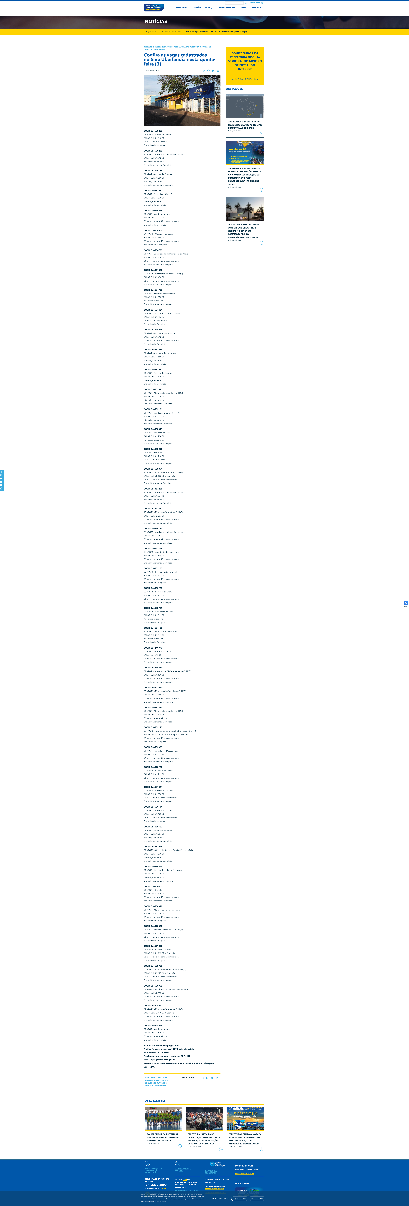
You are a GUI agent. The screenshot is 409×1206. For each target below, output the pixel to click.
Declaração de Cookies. (159, 1201)
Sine (147, 47)
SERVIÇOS (210, 8)
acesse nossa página (214, 1189)
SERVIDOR (256, 8)
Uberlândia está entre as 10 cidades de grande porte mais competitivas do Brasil (245, 125)
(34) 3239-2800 (156, 1185)
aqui (164, 1188)
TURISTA (243, 8)
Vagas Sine (160, 49)
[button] (203, 70)
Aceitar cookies (257, 1199)
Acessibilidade (254, 3)
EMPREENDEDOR (227, 8)
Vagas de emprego (192, 47)
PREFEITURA (181, 8)
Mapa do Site (242, 1184)
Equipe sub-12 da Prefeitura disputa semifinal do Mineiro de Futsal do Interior (245, 61)
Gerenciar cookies (221, 1199)
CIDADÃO (196, 8)
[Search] (245, 3)
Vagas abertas (174, 47)
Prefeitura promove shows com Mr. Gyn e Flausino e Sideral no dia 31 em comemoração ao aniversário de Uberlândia (243, 231)
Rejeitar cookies (240, 1199)
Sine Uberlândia (158, 47)
